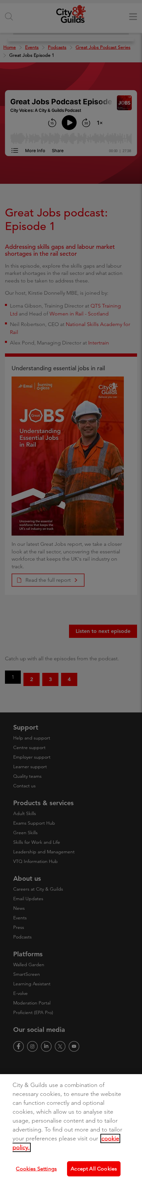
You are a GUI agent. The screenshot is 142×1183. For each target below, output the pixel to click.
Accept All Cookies (94, 1169)
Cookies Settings (36, 1169)
